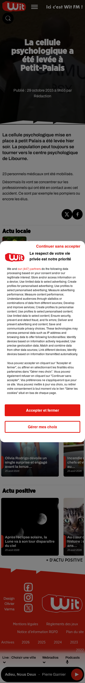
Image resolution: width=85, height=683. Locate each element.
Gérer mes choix (42, 426)
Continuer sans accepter (58, 246)
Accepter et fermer (42, 410)
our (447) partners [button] (29, 269)
